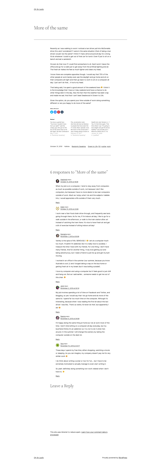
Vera (62, 344)
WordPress (123, 458)
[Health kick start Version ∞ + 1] (101, 128)
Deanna (63, 316)
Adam (62, 207)
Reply (58, 202)
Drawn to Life (93, 146)
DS (99, 146)
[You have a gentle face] (60, 128)
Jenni (62, 286)
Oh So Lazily (39, 9)
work (109, 146)
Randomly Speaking (79, 146)
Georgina (63, 234)
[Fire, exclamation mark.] (81, 128)
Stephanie (63, 179)
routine (103, 146)
